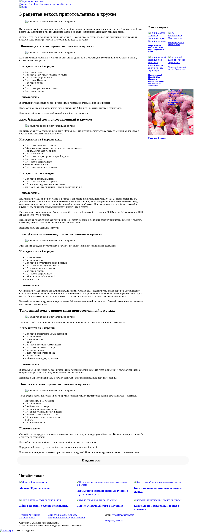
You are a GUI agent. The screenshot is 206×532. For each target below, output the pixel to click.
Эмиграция (45, 4)
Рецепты (56, 4)
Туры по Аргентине (29, 515)
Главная (23, 4)
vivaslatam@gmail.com (123, 515)
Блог (36, 4)
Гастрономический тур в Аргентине (66, 517)
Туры (30, 4)
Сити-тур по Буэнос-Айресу (62, 515)
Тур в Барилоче (27, 517)
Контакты (66, 4)
